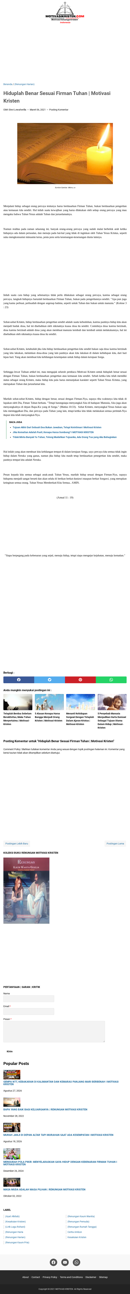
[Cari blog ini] (125, 13)
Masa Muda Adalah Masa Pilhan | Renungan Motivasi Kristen (44, 1189)
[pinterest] (80, 679)
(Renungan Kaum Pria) (17, 1242)
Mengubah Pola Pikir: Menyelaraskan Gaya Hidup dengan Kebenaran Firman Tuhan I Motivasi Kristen (60, 1163)
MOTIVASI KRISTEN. (64, 1289)
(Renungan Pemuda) (78, 1221)
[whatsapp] (111, 679)
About (25, 1277)
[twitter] (49, 679)
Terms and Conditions (71, 1277)
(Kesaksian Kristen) (15, 1221)
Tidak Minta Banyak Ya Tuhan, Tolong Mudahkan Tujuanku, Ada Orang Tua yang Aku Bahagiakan (65, 437)
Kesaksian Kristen (77, 1237)
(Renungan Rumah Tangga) (82, 1226)
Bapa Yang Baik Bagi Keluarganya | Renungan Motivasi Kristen (45, 1109)
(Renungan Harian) (15, 1237)
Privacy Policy (50, 1277)
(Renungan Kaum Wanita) (81, 1216)
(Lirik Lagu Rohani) (15, 1226)
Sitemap (103, 1277)
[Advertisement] (65, 53)
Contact (35, 1277)
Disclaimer (90, 1277)
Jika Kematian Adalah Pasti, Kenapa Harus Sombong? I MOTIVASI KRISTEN (53, 432)
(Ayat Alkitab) (12, 1216)
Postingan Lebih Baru (16, 843)
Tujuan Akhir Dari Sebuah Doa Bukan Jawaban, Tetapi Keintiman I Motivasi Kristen (57, 427)
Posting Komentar (58, 109)
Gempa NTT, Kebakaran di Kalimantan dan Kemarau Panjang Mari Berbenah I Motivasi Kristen (60, 1083)
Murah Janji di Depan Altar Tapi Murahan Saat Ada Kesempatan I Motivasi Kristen (58, 1135)
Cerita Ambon (75, 1232)
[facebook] (18, 679)
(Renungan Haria (14, 1232)
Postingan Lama (115, 843)
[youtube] (65, 1262)
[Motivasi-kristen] (65, 12)
